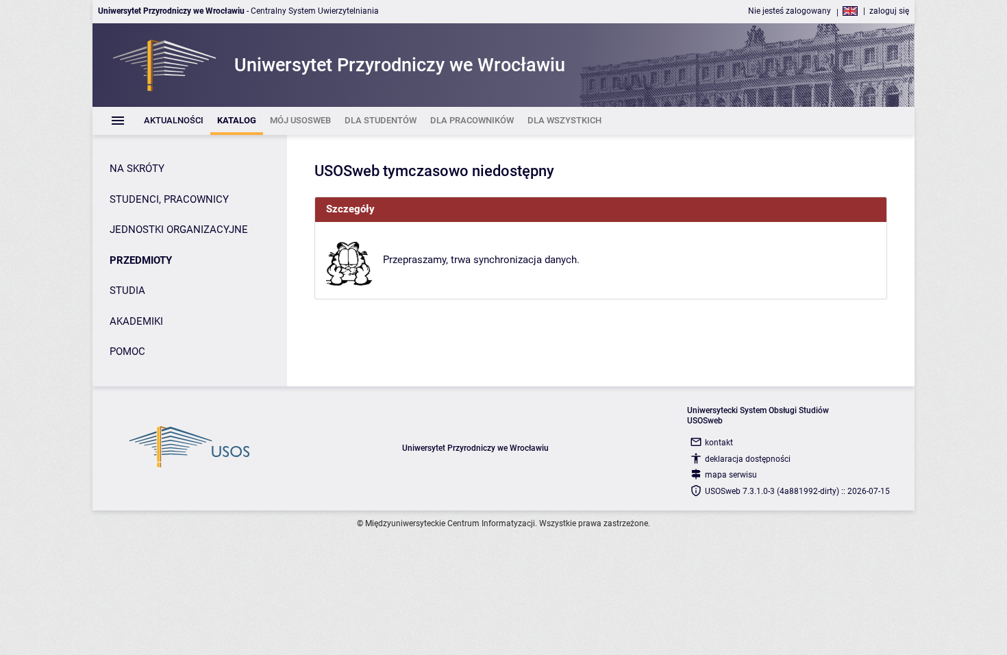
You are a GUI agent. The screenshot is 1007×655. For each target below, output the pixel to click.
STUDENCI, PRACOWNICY (169, 199)
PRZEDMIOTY (141, 260)
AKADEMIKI (136, 321)
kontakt (719, 442)
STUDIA (127, 290)
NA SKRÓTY (137, 168)
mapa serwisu (731, 475)
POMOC (127, 351)
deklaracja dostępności (748, 459)
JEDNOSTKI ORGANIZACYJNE (179, 229)
